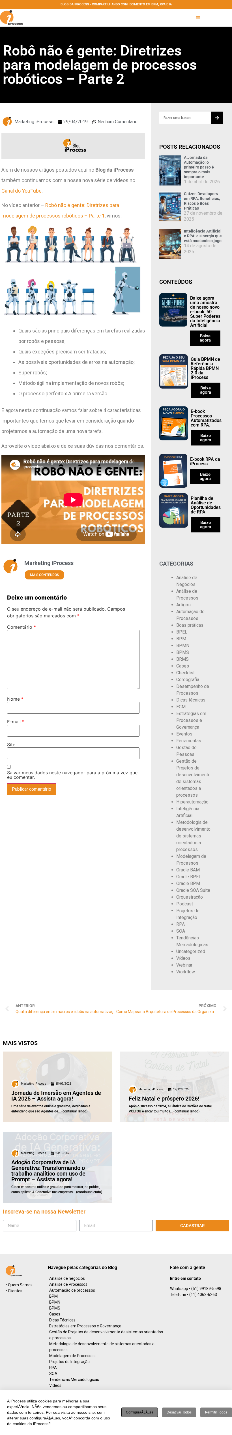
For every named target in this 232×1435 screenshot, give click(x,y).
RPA (180, 924)
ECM (181, 706)
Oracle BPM (188, 883)
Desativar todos (179, 1412)
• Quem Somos (19, 1285)
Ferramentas (188, 740)
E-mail (15, 721)
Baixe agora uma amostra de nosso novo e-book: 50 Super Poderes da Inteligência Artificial (205, 311)
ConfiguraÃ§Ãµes (139, 1412)
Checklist (185, 672)
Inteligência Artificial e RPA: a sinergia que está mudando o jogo (203, 236)
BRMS (182, 659)
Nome (15, 699)
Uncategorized (190, 951)
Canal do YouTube (21, 191)
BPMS (182, 652)
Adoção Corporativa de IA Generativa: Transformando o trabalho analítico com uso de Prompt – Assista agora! (48, 1171)
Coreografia (187, 679)
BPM (181, 638)
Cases (182, 666)
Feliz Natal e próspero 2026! (164, 1098)
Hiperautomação (192, 802)
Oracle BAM (188, 870)
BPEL (181, 632)
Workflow (185, 972)
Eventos (184, 734)
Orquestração (189, 897)
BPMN (182, 645)
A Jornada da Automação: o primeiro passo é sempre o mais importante (199, 167)
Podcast (184, 904)
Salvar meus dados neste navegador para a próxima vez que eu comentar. (72, 774)
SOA (180, 931)
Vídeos (183, 958)
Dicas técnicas (190, 700)
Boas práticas (189, 625)
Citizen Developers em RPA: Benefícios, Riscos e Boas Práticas (202, 200)
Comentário (21, 627)
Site (11, 744)
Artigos (183, 604)
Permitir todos (216, 1412)
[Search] (217, 118)
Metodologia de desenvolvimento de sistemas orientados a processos (193, 836)
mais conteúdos (44, 575)
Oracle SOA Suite (193, 890)
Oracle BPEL (188, 876)
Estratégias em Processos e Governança (191, 720)
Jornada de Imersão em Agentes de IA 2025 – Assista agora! (56, 1095)
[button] (198, 17)
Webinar (184, 965)
